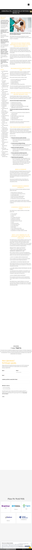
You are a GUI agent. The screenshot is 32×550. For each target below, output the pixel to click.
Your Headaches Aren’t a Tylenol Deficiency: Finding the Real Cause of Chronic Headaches (4, 51)
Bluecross (16, 509)
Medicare (8, 520)
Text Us (24, 549)
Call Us (8, 549)
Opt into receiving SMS (6, 387)
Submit (3, 396)
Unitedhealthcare (24, 519)
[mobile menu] (28, 4)
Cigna (26, 508)
